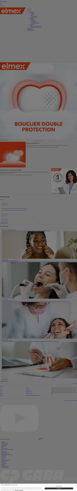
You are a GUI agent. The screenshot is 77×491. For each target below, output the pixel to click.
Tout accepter (59, 488)
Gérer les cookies (59, 486)
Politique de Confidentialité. (19, 490)
